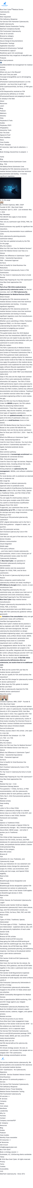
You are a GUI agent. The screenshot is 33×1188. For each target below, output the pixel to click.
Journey (2, 70)
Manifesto (3, 1108)
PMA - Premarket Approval (9, 260)
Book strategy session (7, 1055)
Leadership (4, 1111)
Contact (2, 1118)
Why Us (2, 1113)
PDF (14, 1120)
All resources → (5, 1140)
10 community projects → (16, 1079)
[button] (10, 188)
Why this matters (6, 246)
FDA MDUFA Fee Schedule (9, 735)
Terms (2, 1164)
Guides (2, 123)
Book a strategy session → (9, 1152)
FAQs (1, 118)
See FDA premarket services (9, 529)
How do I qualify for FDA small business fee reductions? (15, 676)
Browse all (3, 854)
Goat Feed (5, 137)
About (2, 101)
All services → (4, 1096)
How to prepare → (21, 152)
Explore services (20, 1055)
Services (3, 14)
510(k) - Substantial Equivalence (11, 258)
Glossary (3, 116)
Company (5, 1123)
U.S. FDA (3, 738)
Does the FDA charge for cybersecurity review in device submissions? (16, 681)
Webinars (3, 113)
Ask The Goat (4, 132)
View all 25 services (7, 34)
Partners (3, 1116)
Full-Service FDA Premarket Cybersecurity (14, 21)
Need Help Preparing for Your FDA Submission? (16, 280)
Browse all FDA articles (8, 936)
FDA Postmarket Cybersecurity (10, 31)
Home (2, 157)
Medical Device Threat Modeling (11, 1089)
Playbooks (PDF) (5, 125)
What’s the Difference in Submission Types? (15, 255)
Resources (3, 103)
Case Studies (4, 142)
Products (3, 58)
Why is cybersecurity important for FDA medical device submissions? (14, 690)
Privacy (2, 1162)
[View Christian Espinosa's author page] (16, 697)
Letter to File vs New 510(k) (16, 490)
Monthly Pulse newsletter (8, 1137)
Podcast (3, 111)
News (2, 140)
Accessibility (4, 1169)
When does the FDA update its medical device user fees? (14, 685)
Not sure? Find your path (8, 74)
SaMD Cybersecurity (7, 24)
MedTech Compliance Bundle (10, 29)
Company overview (6, 1120)
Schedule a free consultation (12, 616)
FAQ (1, 284)
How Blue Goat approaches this (11, 282)
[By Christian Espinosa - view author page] (16, 202)
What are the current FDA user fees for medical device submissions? (14, 671)
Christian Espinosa (8, 205)
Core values (4, 1106)
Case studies (4, 1135)
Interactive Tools (5, 130)
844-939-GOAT (5, 1149)
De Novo (3, 263)
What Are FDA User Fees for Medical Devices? (16, 248)
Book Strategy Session (7, 152)
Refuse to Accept (10, 585)
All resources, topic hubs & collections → (14, 147)
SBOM (2, 568)
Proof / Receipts (5, 145)
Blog (1, 108)
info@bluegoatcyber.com (8, 1147)
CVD (1, 1171)
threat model (21, 636)
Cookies (2, 1166)
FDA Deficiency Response (8, 19)
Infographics (4, 128)
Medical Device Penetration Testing (12, 26)
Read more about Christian (9, 726)
